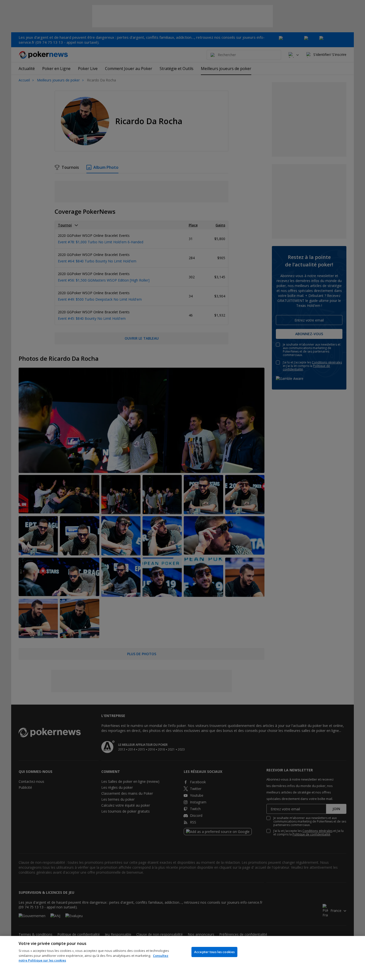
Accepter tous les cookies (214, 952)
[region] (182, 952)
